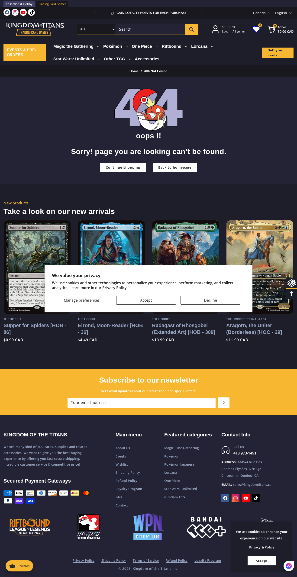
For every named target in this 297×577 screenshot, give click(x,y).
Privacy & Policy (261, 547)
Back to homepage (174, 167)
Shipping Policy (128, 472)
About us (123, 448)
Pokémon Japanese (179, 464)
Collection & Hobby (19, 4)
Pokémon (171, 456)
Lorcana (170, 472)
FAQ (119, 497)
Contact (122, 505)
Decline (210, 300)
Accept (146, 300)
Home (134, 71)
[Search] (191, 29)
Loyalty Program (129, 489)
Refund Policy (126, 480)
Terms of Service (146, 560)
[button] (202, 13)
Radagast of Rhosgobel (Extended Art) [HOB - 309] (109, 328)
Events (121, 456)
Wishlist (122, 464)
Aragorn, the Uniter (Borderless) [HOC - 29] (180, 328)
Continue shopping (123, 167)
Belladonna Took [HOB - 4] (257, 325)
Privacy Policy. (115, 287)
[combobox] (157, 29)
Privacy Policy (83, 560)
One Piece (172, 480)
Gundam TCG (174, 497)
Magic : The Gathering (181, 448)
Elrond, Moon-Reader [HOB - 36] (36, 328)
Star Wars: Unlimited (180, 489)
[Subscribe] (223, 402)
